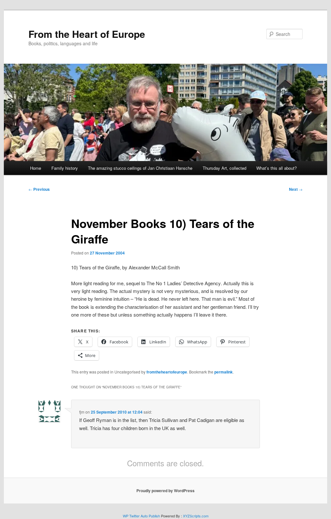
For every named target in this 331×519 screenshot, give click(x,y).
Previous (39, 189)
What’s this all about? (276, 168)
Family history (64, 168)
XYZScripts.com (195, 515)
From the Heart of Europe (86, 34)
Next (296, 189)
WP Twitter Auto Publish (141, 515)
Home (35, 168)
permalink (223, 372)
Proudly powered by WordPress (165, 490)
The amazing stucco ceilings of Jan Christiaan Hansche (140, 168)
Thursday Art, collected (224, 168)
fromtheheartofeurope (166, 372)
